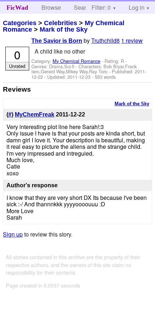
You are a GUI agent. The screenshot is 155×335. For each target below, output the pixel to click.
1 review (132, 40)
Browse (51, 7)
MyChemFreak (34, 114)
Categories (19, 23)
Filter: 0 (101, 7)
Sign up (13, 234)
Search (83, 7)
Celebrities (60, 23)
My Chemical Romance (76, 61)
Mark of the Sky (64, 29)
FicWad (17, 7)
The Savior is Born (56, 41)
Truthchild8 (105, 40)
